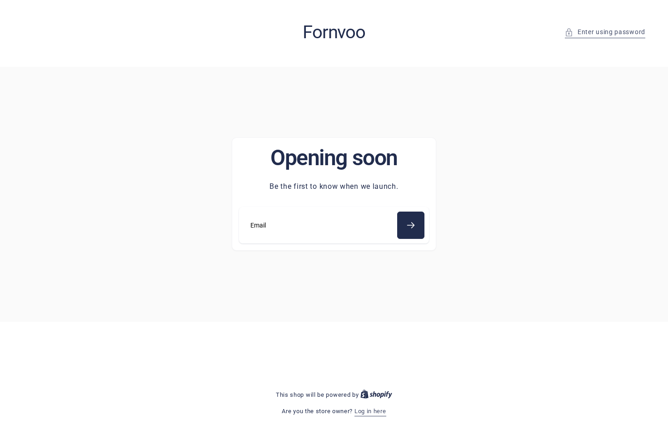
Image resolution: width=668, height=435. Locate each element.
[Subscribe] (410, 225)
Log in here (370, 411)
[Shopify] (376, 394)
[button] (605, 32)
